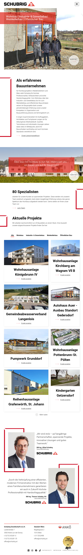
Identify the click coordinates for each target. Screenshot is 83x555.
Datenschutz (47, 550)
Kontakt (74, 59)
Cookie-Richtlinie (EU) (70, 550)
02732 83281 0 (10, 536)
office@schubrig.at (10, 541)
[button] (2, 39)
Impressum (57, 550)
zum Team (21, 208)
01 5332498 (39, 536)
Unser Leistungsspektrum (30, 136)
